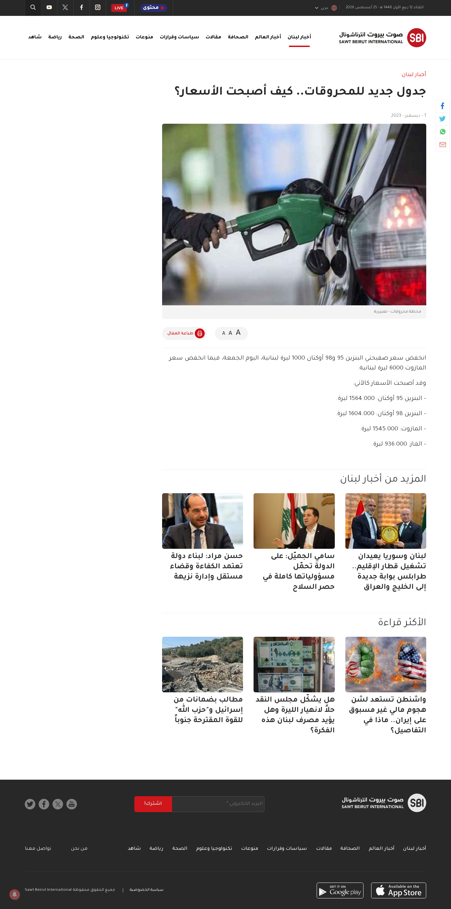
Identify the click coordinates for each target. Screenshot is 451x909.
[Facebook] (442, 106)
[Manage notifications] (14, 894)
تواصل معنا (38, 849)
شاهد (35, 37)
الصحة (76, 37)
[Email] (442, 144)
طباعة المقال (180, 333)
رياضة (55, 37)
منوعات (144, 37)
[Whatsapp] (442, 131)
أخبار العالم (268, 37)
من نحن (79, 849)
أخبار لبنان (299, 37)
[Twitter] (442, 118)
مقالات (213, 37)
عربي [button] (325, 8)
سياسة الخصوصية (146, 890)
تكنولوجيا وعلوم (110, 37)
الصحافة (238, 37)
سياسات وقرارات (179, 37)
